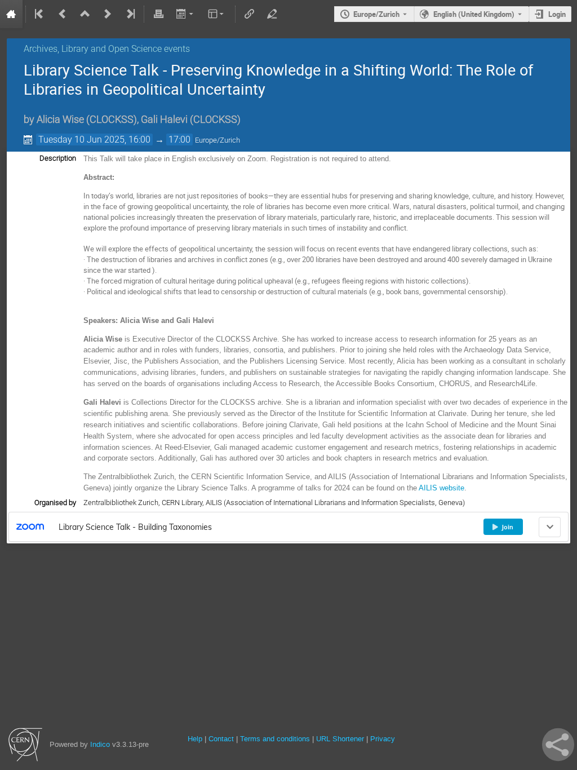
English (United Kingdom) (473, 14)
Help (195, 739)
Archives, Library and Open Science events (107, 48)
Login (557, 14)
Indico (100, 744)
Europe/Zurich (376, 14)
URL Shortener (340, 739)
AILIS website (441, 488)
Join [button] (507, 527)
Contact (221, 739)
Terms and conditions (275, 739)
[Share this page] (558, 745)
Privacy (382, 739)
